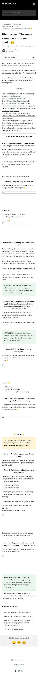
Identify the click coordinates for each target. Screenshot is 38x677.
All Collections (6, 24)
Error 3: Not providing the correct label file (15, 101)
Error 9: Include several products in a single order (18, 123)
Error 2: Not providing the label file (13, 98)
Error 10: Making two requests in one (14, 125)
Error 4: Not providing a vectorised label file (16, 103)
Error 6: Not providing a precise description (16, 113)
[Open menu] (34, 3)
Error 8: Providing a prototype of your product (17, 120)
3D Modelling (17, 24)
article (16, 65)
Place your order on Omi (9, 26)
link (16, 277)
